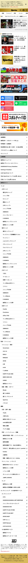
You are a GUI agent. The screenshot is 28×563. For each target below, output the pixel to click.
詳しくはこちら (14, 6)
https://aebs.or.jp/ (5, 551)
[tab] (15, 13)
